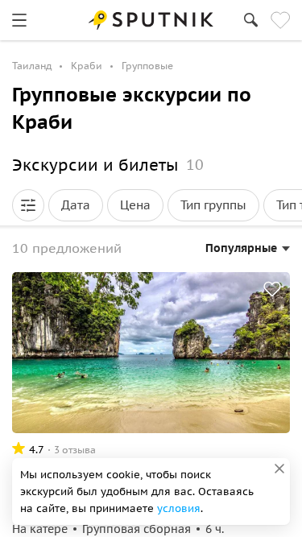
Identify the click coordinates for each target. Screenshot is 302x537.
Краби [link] (86, 66)
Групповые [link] (147, 66)
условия (179, 508)
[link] (19, 20)
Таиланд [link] (32, 66)
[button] (28, 205)
